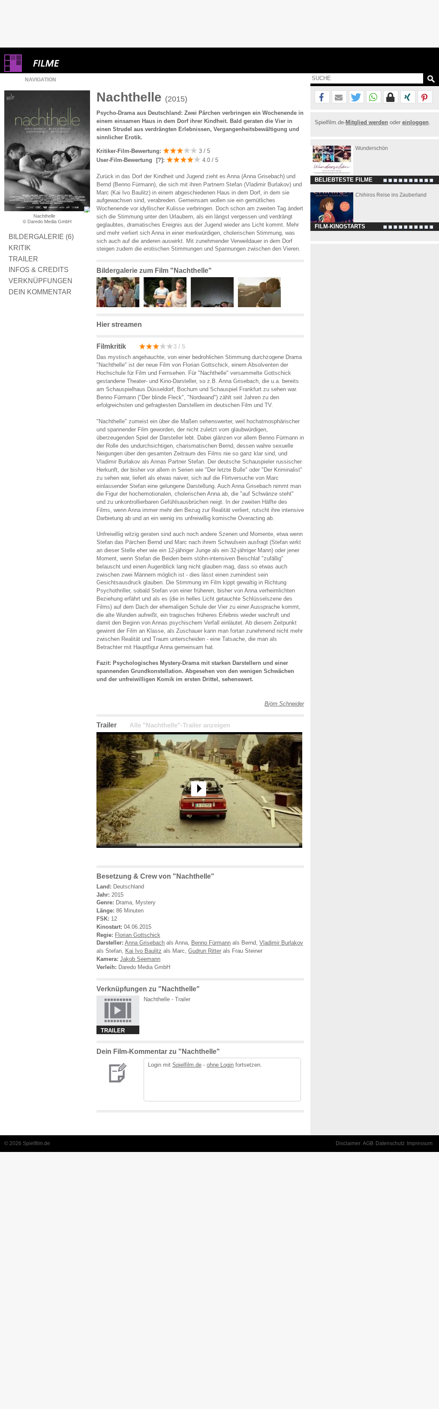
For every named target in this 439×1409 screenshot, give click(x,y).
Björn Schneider (284, 703)
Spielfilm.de (186, 1065)
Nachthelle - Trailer (167, 999)
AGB (368, 1143)
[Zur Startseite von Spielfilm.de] (13, 70)
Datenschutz (390, 1143)
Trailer (23, 259)
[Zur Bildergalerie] (87, 209)
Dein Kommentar (40, 292)
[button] (322, 97)
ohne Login (220, 1065)
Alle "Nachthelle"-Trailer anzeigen (179, 725)
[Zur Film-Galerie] (120, 305)
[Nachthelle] (199, 854)
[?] (158, 160)
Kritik (20, 247)
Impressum (420, 1143)
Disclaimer (348, 1143)
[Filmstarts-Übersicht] (77, 63)
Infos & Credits (39, 269)
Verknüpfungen (40, 280)
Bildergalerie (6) (41, 236)
